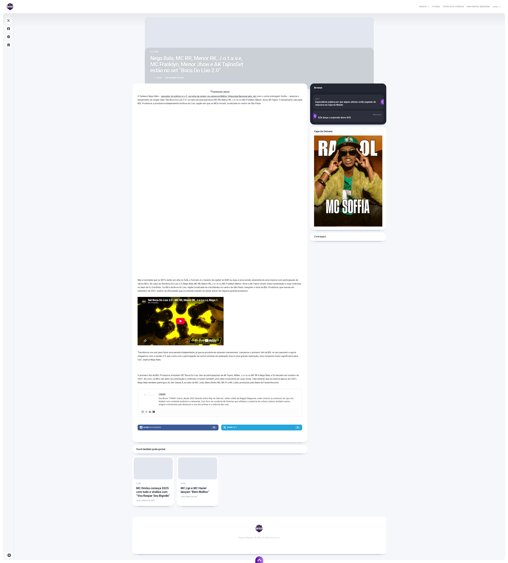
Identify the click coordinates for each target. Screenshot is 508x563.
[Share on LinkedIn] (8, 45)
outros (495, 6)
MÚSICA (423, 6)
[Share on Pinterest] (8, 36)
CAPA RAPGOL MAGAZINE (478, 6)
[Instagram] (142, 412)
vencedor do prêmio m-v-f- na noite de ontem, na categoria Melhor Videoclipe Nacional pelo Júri (208, 96)
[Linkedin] (150, 412)
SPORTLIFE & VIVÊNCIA (453, 6)
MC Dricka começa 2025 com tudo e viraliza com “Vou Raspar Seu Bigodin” (153, 492)
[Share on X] (8, 20)
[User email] (154, 412)
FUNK (155, 52)
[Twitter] (146, 412)
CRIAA (158, 78)
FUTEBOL (436, 6)
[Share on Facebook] (8, 28)
